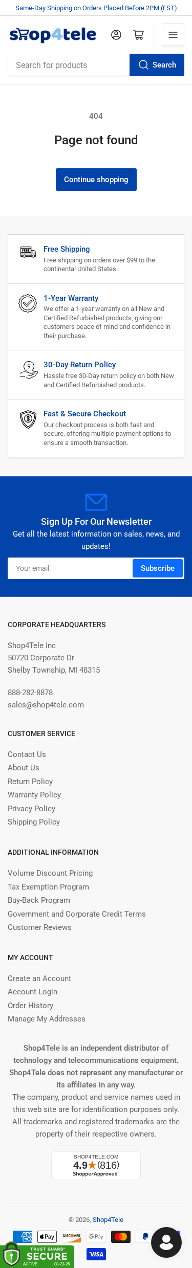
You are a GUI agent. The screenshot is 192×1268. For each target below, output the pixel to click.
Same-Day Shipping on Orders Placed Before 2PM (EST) (96, 8)
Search (164, 65)
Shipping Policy (34, 822)
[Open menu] (173, 35)
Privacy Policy (31, 808)
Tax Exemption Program (48, 887)
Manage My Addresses (47, 1019)
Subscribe (158, 568)
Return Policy (30, 781)
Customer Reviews (40, 927)
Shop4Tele (108, 1219)
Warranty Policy (34, 794)
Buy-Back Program (39, 900)
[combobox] (96, 65)
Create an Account (39, 978)
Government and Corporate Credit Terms (77, 914)
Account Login (32, 991)
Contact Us (27, 754)
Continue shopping (96, 179)
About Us (23, 767)
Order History (30, 1005)
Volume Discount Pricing (50, 873)
